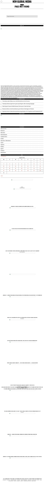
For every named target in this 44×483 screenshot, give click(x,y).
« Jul (2, 175)
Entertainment (4, 134)
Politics (2, 146)
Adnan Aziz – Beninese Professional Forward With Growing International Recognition (22, 434)
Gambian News (4, 136)
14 (27, 166)
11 (9, 166)
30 (40, 170)
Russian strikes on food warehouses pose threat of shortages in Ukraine (18, 108)
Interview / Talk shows (6, 140)
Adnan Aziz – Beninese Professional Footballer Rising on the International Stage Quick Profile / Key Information (22, 295)
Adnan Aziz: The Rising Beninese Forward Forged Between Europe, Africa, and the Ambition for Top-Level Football (22, 456)
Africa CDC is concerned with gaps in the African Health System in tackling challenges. (22, 317)
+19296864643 (3, 156)
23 (40, 168)
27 (21, 170)
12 (15, 166)
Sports (2, 148)
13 (21, 166)
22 (34, 168)
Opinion (2, 144)
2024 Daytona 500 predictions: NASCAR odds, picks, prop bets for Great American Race (22, 340)
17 (3, 168)
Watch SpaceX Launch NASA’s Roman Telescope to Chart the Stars (16, 106)
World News (3, 152)
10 (3, 166)
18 (9, 168)
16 (40, 166)
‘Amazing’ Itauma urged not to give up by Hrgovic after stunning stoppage (18, 103)
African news (3, 128)
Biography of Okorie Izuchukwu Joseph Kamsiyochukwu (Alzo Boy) (22, 206)
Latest (2, 142)
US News (2, 150)
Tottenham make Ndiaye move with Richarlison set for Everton (16, 101)
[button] (36, 16)
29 (34, 170)
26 (15, 170)
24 (3, 170)
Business (3, 130)
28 (27, 170)
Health (2, 138)
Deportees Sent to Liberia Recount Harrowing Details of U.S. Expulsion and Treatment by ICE (22, 111)
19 (15, 168)
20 (21, 168)
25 (9, 170)
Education (3, 132)
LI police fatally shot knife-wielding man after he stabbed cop (22, 228)
